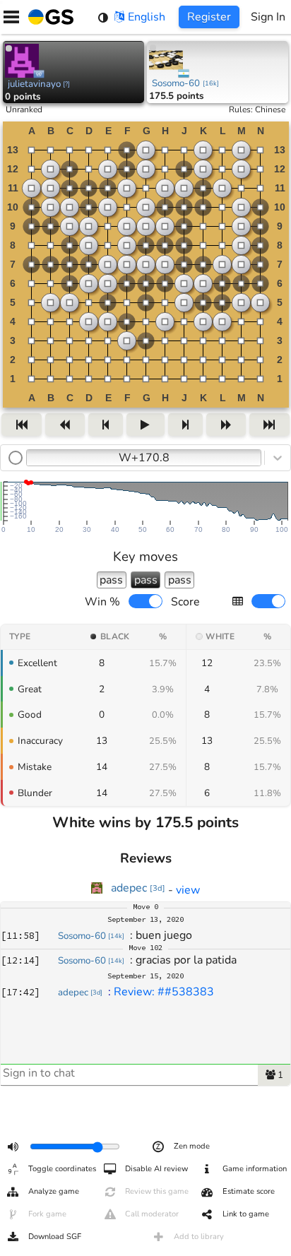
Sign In (268, 17)
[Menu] (11, 17)
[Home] (48, 16)
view (188, 890)
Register (209, 17)
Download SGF (54, 1236)
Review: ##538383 (164, 992)
